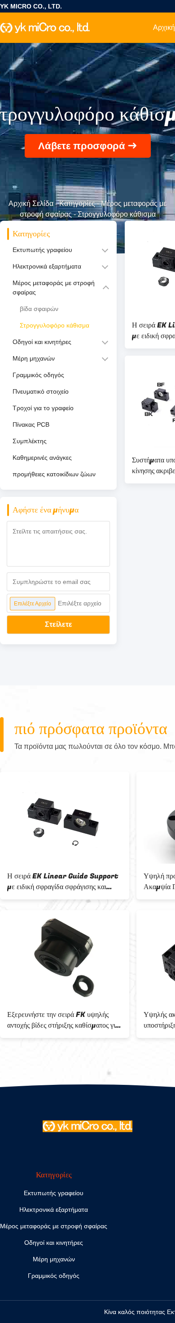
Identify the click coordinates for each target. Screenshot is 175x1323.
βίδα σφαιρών (39, 308)
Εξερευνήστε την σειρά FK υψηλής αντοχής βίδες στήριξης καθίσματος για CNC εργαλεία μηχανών (63, 1020)
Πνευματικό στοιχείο (41, 391)
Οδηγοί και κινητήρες (42, 341)
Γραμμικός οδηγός (38, 374)
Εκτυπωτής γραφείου (42, 249)
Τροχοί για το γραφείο (43, 408)
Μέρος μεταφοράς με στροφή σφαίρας (54, 287)
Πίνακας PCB (31, 424)
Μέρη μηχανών (34, 358)
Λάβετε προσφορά (81, 145)
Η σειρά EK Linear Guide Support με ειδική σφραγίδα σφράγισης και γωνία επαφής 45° (62, 881)
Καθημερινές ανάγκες (42, 457)
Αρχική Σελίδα (31, 203)
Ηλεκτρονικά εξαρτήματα (47, 266)
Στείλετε (58, 624)
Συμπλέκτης (30, 441)
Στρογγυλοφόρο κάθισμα (54, 325)
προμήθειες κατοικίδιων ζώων (54, 474)
